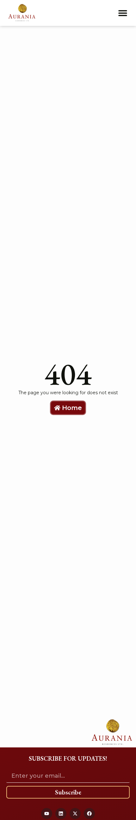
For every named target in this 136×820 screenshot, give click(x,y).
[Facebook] (89, 813)
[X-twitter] (75, 813)
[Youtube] (46, 813)
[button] (122, 13)
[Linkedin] (60, 813)
